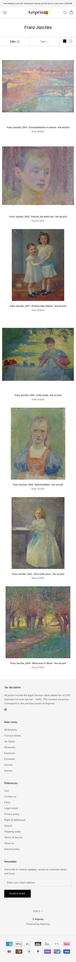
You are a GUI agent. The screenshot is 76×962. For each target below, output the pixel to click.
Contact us (10, 796)
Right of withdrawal (14, 819)
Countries (9, 759)
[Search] (65, 12)
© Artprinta (38, 919)
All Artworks (10, 729)
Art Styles (9, 741)
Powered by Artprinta (38, 924)
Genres (8, 764)
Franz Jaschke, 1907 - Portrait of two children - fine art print (38, 306)
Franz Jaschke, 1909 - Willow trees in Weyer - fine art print (38, 663)
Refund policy (11, 849)
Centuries (9, 753)
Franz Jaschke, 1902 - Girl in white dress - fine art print (38, 574)
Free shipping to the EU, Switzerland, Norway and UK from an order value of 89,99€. (38, 3)
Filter (15, 41)
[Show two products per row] (70, 41)
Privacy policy (11, 814)
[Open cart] (71, 12)
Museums (9, 747)
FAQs (7, 802)
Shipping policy (12, 831)
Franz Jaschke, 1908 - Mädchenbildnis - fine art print (38, 484)
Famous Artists (12, 735)
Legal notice (11, 808)
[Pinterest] (5, 709)
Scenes (8, 770)
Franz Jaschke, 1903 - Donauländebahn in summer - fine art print (38, 127)
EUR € (36, 911)
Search (8, 825)
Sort (43, 41)
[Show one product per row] (64, 41)
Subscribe (17, 893)
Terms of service (13, 837)
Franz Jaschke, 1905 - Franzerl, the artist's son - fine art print (38, 216)
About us (9, 843)
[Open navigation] (5, 12)
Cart (6, 790)
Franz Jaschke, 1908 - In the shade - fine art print (38, 395)
